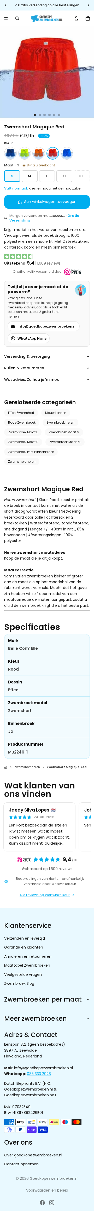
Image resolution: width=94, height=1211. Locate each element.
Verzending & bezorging (27, 356)
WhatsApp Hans (31, 338)
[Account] (76, 18)
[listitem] (10, 153)
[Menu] (6, 18)
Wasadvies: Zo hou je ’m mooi (32, 379)
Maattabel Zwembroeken (27, 965)
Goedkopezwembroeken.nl (54, 1178)
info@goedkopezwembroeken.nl (47, 326)
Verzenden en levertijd (24, 938)
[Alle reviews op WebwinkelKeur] (72, 271)
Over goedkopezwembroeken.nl (33, 1155)
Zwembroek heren (60, 422)
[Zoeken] (17, 18)
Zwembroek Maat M (64, 432)
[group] (47, 827)
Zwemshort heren (22, 461)
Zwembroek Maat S (23, 442)
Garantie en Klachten (23, 947)
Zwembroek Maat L (23, 432)
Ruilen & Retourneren (24, 368)
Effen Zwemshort (21, 412)
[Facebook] (42, 1202)
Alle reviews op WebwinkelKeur (45, 895)
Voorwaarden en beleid (47, 1190)
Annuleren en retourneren (27, 956)
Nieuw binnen (55, 412)
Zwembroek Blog (19, 983)
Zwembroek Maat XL (65, 442)
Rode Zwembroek (22, 422)
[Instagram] (52, 1202)
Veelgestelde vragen (23, 974)
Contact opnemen (21, 1164)
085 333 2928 (39, 1073)
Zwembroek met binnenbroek (31, 452)
